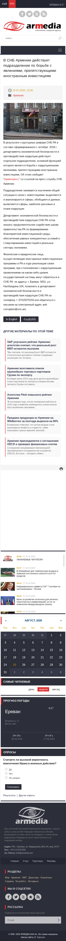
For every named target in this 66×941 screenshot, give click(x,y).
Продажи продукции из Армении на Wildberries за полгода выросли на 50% (32, 419)
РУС (12, 3)
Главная (15, 861)
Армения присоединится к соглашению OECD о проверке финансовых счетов (33, 442)
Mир (7, 877)
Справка (9, 881)
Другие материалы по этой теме (28, 331)
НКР (24, 877)
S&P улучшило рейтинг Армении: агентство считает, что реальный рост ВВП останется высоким (31, 345)
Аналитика (46, 877)
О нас (26, 861)
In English (11, 319)
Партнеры (38, 861)
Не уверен (14, 778)
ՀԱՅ (4, 3)
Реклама (51, 861)
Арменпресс (11, 179)
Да (10, 769)
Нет (11, 773)
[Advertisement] (33, 507)
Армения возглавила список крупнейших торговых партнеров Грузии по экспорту (28, 371)
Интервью (33, 881)
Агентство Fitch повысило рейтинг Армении (29, 396)
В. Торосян (39, 937)
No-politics (20, 881)
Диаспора (34, 877)
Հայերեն (30, 319)
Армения (18, 95)
